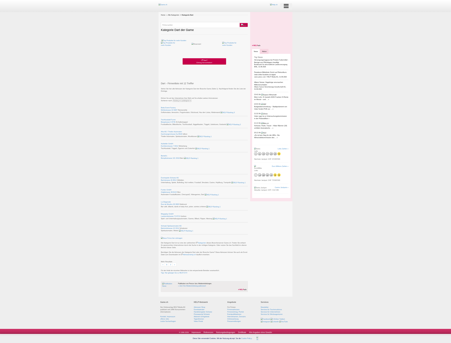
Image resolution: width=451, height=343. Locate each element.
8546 (180, 134)
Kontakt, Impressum (167, 316)
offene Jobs (164, 319)
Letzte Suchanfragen (168, 321)
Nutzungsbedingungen (225, 332)
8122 (175, 192)
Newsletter (265, 307)
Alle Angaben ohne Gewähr (260, 332)
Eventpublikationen (234, 314)
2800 (177, 204)
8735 (173, 122)
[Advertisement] (204, 72)
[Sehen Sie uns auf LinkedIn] (275, 321)
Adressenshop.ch (189, 254)
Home (163, 15)
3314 (177, 228)
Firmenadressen (233, 309)
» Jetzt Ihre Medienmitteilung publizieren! (192, 286)
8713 (178, 216)
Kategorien (202, 243)
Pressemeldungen (234, 321)
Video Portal (198, 321)
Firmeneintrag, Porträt (235, 312)
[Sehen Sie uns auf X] (277, 319)
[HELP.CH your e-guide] (274, 4)
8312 (176, 146)
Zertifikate (242, 332)
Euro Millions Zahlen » (280, 166)
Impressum (196, 332)
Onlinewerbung (233, 319)
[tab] (256, 51)
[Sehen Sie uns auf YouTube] (283, 321)
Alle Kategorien (173, 15)
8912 (175, 180)
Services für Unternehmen (270, 312)
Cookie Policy (246, 338)
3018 (178, 158)
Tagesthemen (199, 319)
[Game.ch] (163, 4)
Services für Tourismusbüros (271, 309)
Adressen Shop (199, 307)
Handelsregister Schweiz (203, 312)
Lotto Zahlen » (283, 149)
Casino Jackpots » (281, 187)
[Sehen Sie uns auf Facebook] (265, 319)
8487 (175, 110)
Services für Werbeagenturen (272, 314)
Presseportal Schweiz (202, 314)
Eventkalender (199, 309)
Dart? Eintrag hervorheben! (204, 61)
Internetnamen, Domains (236, 316)
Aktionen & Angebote (201, 316)
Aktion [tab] (264, 51)
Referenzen (208, 332)
